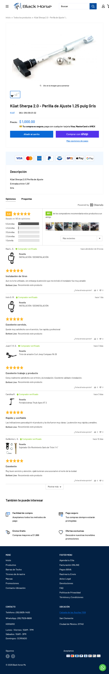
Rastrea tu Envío (67, 574)
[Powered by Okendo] (90, 205)
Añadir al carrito (32, 134)
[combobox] (74, 6)
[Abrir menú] (7, 6)
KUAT (12, 113)
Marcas (9, 578)
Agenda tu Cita (66, 560)
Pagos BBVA (65, 569)
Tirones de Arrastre (15, 574)
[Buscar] (93, 6)
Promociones (12, 583)
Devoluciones (66, 583)
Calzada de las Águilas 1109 (72, 612)
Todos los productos (22, 17)
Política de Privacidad (70, 592)
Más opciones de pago (77, 140)
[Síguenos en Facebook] (8, 656)
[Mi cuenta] (103, 6)
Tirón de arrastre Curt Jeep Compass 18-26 (38, 354)
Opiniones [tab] (11, 198)
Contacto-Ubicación (16, 588)
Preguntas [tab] (26, 198)
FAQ (61, 588)
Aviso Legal (65, 578)
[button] (50, 226)
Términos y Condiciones (71, 597)
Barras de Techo (14, 569)
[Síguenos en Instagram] (13, 656)
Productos (11, 565)
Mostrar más (53, 486)
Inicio (8, 17)
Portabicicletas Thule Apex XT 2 (33, 402)
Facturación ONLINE (69, 565)
